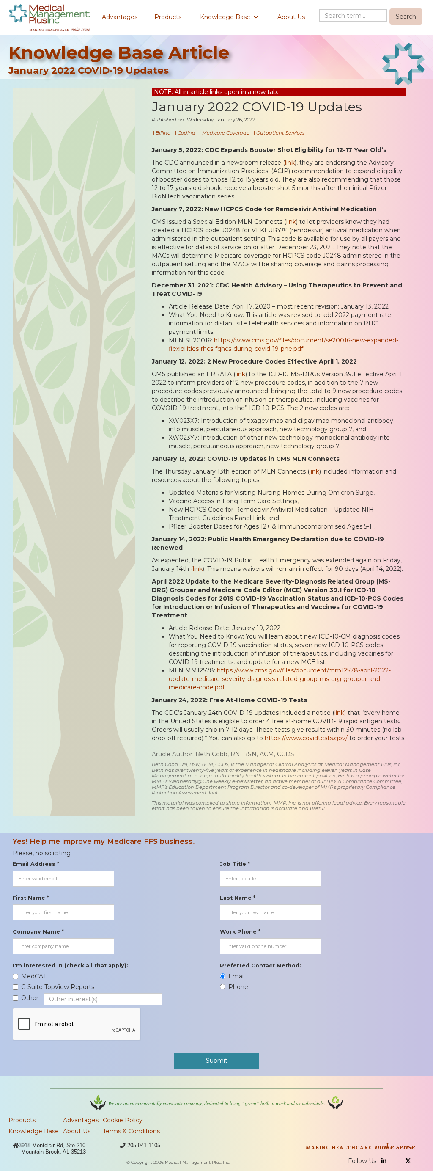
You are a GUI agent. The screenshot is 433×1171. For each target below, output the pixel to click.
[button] (229, 17)
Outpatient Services (280, 133)
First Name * (31, 898)
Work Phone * (240, 932)
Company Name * (38, 932)
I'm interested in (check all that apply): (70, 965)
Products (167, 17)
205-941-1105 (143, 1145)
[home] (49, 17)
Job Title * (235, 864)
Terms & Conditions (131, 1131)
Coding (186, 133)
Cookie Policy (123, 1120)
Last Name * (237, 898)
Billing (163, 133)
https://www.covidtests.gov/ (306, 738)
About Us (291, 17)
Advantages (119, 17)
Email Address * (36, 864)
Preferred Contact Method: (260, 965)
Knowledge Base (33, 1131)
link (290, 162)
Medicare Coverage (225, 133)
